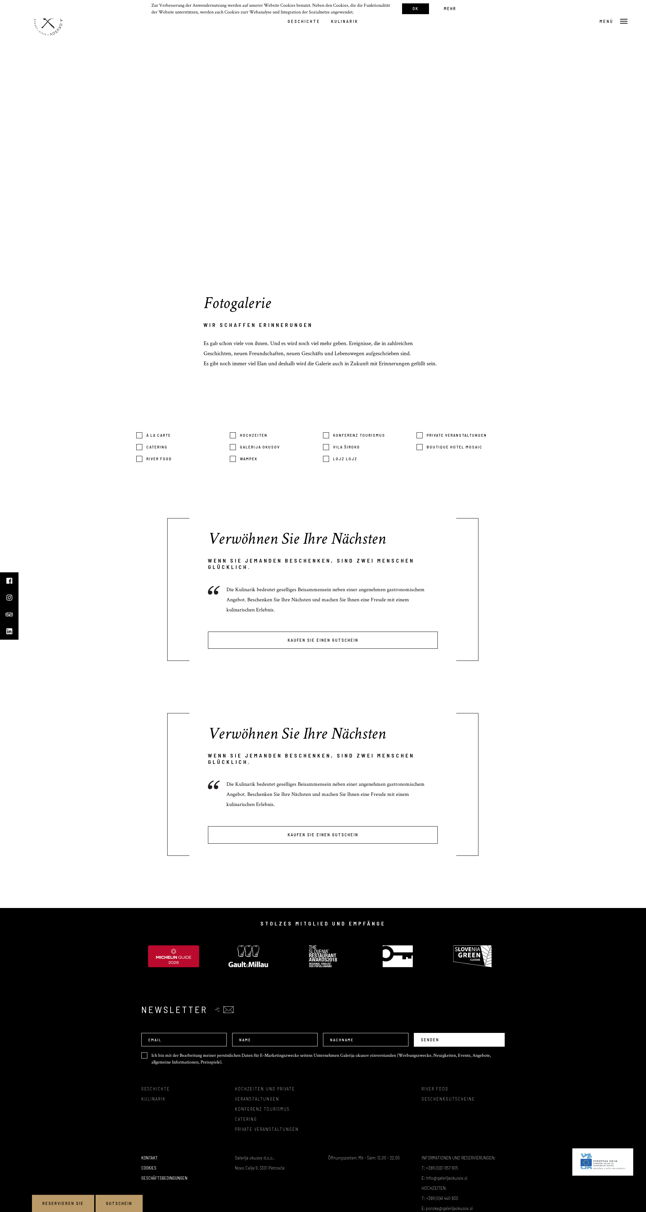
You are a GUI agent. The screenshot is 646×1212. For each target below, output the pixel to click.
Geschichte (304, 21)
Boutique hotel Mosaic (454, 446)
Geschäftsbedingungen (164, 1178)
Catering (157, 446)
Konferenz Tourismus (359, 435)
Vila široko (346, 446)
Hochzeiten (253, 435)
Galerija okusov (260, 446)
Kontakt (149, 1157)
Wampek (248, 458)
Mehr (450, 8)
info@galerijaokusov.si (446, 1178)
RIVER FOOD (435, 1088)
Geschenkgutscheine (448, 1099)
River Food (159, 458)
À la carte (158, 435)
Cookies (148, 1168)
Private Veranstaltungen (457, 435)
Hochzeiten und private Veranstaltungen (265, 1094)
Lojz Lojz (345, 458)
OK (415, 8)
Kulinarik (344, 21)
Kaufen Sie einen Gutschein (323, 640)
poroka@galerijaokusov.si (449, 1208)
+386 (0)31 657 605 (442, 1168)
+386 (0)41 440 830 (442, 1198)
